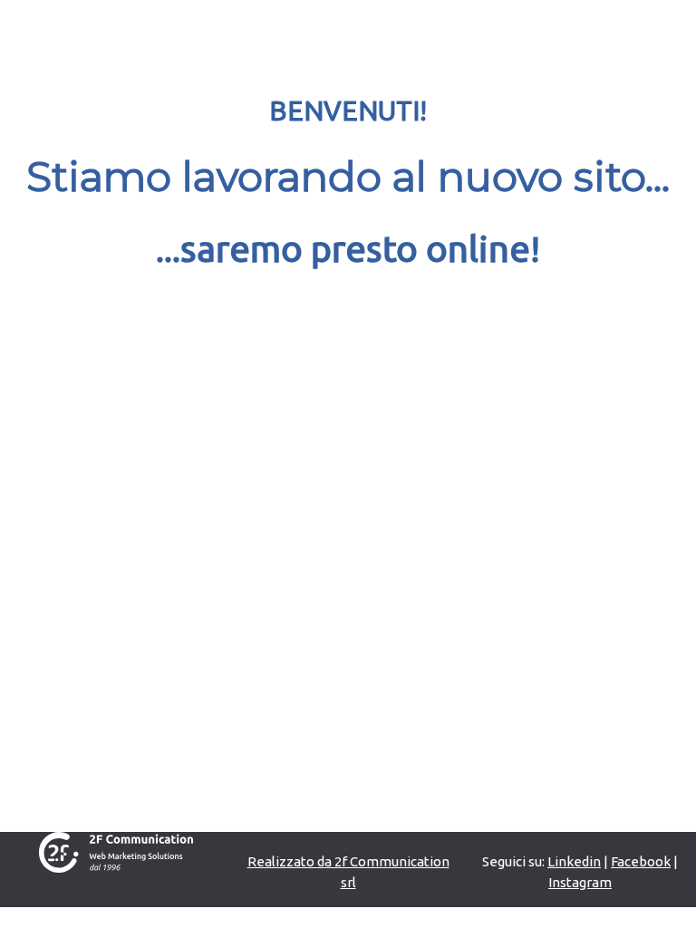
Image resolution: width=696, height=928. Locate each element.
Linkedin (574, 861)
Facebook (641, 861)
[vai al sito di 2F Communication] (116, 850)
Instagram (580, 882)
